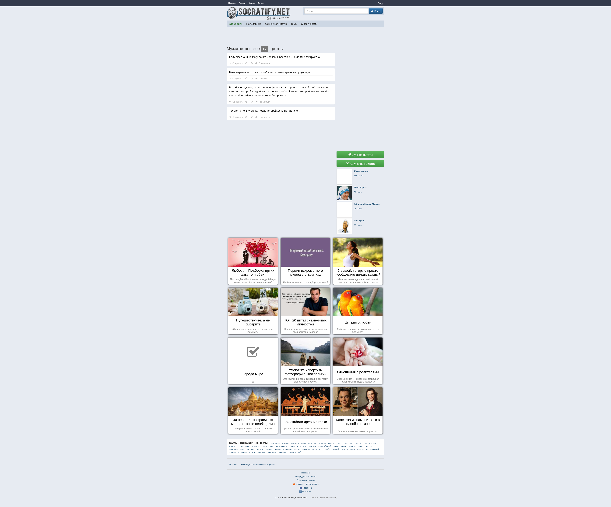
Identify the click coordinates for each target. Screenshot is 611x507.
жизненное (268, 446)
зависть (294, 446)
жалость (295, 443)
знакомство (362, 449)
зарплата (233, 449)
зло (320, 449)
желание (312, 443)
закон (335, 446)
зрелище (262, 451)
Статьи (242, 3)
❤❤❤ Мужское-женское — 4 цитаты (257, 464)
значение (242, 451)
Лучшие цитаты (362, 154)
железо (322, 443)
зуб (299, 451)
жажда (285, 443)
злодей (335, 449)
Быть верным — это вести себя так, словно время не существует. (270, 72)
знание (232, 451)
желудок (332, 443)
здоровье (287, 449)
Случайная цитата (276, 23)
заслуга (250, 449)
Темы (294, 23)
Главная (233, 464)
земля (297, 449)
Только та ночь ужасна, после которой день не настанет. (264, 110)
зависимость (282, 446)
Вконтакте (307, 491)
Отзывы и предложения (307, 483)
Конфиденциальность (305, 476)
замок (343, 446)
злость (344, 449)
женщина (349, 443)
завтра (303, 446)
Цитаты (231, 3)
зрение (282, 451)
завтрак (312, 446)
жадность (275, 443)
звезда (269, 449)
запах (361, 446)
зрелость (272, 451)
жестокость (370, 443)
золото (252, 451)
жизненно (256, 446)
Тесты (260, 3)
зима (314, 449)
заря (242, 449)
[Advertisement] (305, 36)
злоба (327, 449)
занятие (352, 446)
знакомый (374, 449)
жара (303, 443)
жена (340, 443)
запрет (369, 446)
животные (245, 446)
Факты (252, 3)
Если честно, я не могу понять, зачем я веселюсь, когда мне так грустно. (274, 57)
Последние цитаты (306, 480)
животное (233, 446)
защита (259, 449)
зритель (292, 451)
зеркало (306, 449)
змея (352, 449)
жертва (359, 443)
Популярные (253, 23)
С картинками (309, 23)
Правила (305, 472)
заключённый (324, 446)
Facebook (307, 487)
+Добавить (235, 24)
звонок (277, 449)
